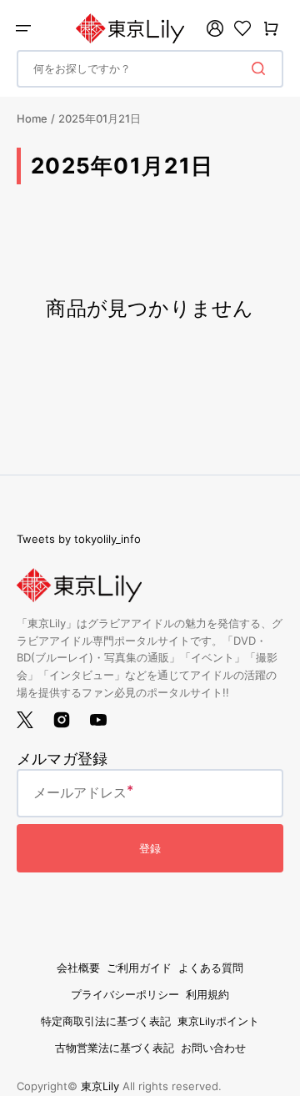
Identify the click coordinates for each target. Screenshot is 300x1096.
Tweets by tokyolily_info (79, 538)
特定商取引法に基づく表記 (106, 1021)
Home (32, 118)
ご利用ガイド (139, 968)
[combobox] (150, 69)
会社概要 (78, 968)
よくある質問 (210, 968)
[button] (23, 28)
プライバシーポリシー (125, 994)
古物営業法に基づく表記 (114, 1048)
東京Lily (100, 1086)
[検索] (261, 68)
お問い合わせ (213, 1048)
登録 (150, 848)
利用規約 (207, 994)
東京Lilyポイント (218, 1021)
